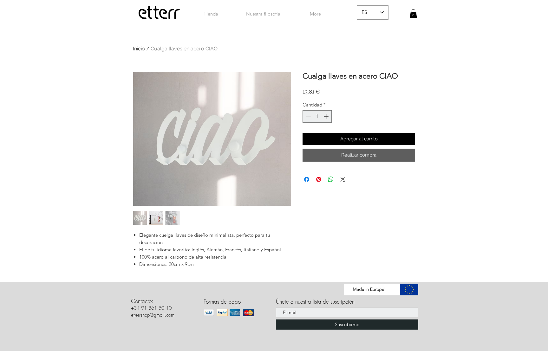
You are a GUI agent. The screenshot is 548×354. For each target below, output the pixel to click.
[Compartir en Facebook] (306, 179)
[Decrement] (307, 116)
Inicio (139, 49)
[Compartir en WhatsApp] (331, 179)
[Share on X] (343, 179)
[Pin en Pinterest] (319, 179)
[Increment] (327, 116)
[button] (413, 13)
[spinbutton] (317, 116)
